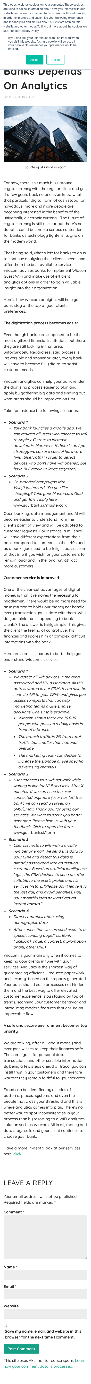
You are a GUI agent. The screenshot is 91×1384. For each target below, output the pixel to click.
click (17, 1153)
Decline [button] (55, 59)
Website (11, 1305)
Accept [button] (34, 59)
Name (10, 1267)
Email (10, 1286)
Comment (14, 1212)
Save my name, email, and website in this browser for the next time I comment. (43, 1334)
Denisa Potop (21, 97)
